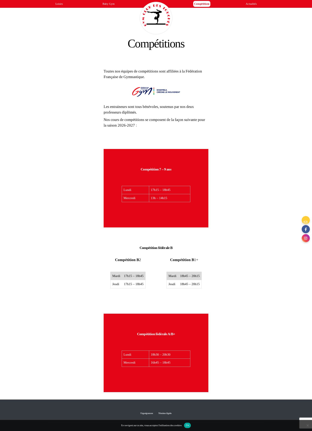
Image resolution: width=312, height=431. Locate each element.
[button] (305, 229)
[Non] (307, 425)
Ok (187, 425)
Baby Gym (109, 3)
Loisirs (59, 3)
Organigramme (146, 413)
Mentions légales (165, 413)
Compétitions (201, 3)
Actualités (251, 3)
